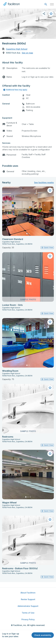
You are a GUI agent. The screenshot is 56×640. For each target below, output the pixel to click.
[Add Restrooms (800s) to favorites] (51, 13)
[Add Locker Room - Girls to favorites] (50, 256)
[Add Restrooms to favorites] (50, 388)
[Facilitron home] (11, 6)
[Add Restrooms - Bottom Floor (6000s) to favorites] (50, 519)
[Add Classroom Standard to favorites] (50, 190)
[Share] (44, 13)
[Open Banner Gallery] (28, 24)
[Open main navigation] (52, 4)
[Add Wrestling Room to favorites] (50, 322)
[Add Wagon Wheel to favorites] (50, 453)
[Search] (46, 4)
